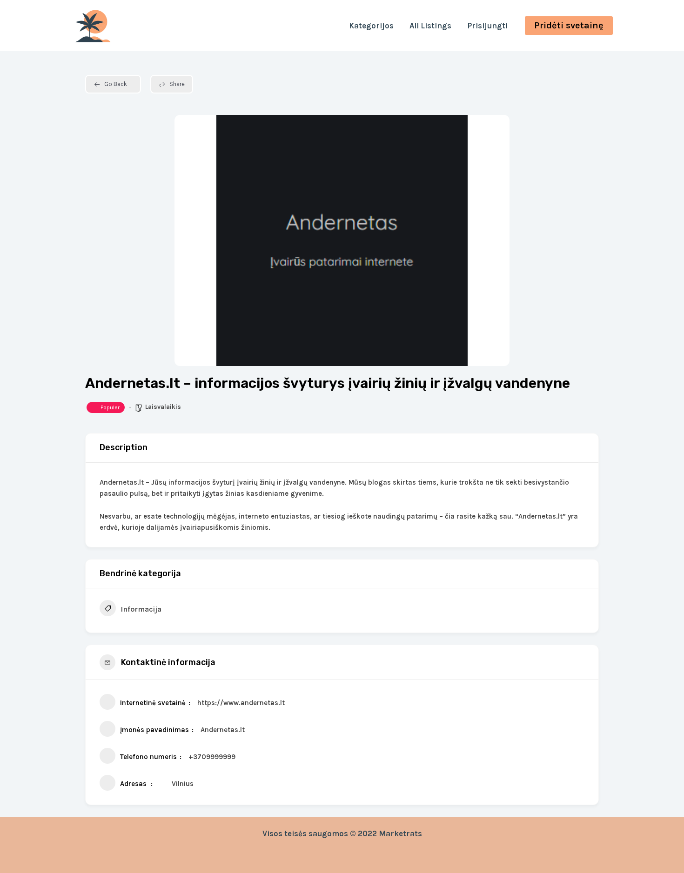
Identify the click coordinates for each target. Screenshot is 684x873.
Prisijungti (487, 25)
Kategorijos (371, 25)
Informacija (141, 609)
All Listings (430, 25)
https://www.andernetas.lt (241, 703)
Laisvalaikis (163, 407)
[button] (569, 25)
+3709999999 (211, 757)
